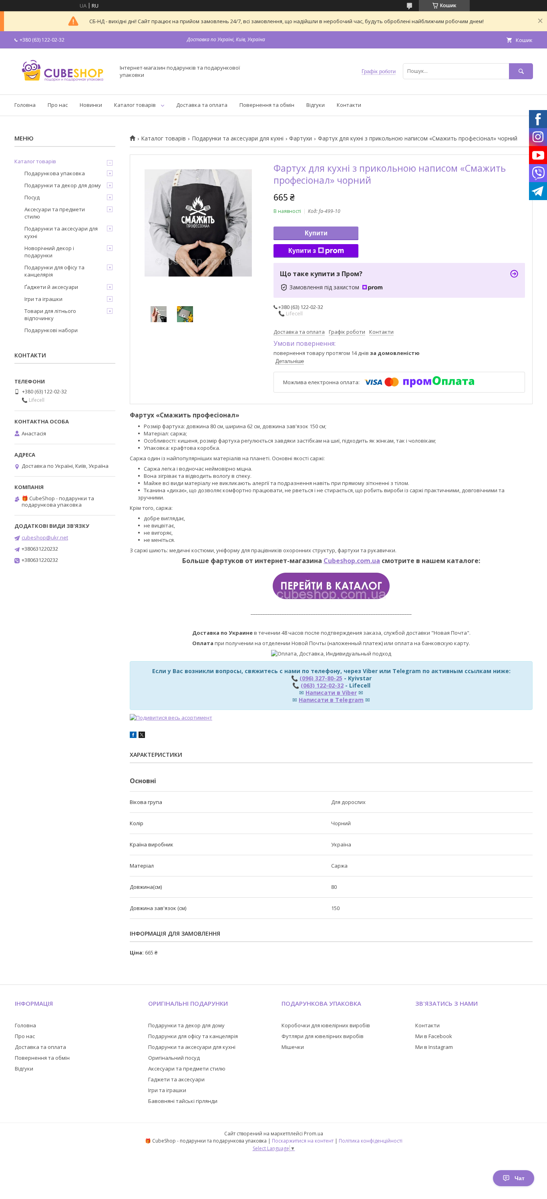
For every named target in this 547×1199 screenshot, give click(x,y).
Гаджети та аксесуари (176, 1079)
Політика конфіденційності (370, 1140)
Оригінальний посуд (174, 1057)
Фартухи (300, 138)
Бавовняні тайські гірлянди (182, 1101)
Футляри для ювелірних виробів (323, 1036)
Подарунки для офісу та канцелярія (54, 271)
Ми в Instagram (434, 1047)
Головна (25, 104)
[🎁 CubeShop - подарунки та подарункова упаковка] (62, 84)
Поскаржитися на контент (303, 1140)
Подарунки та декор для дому (62, 185)
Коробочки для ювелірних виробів (326, 1025)
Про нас (58, 104)
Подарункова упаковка (54, 173)
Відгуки (315, 104)
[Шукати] (521, 71)
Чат (520, 1178)
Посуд (32, 197)
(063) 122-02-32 (322, 685)
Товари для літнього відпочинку (50, 314)
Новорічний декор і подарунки (49, 252)
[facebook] (133, 736)
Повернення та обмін (266, 104)
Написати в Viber (331, 692)
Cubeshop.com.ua (352, 560)
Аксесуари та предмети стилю (54, 213)
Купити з (302, 250)
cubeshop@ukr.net (45, 537)
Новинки (91, 104)
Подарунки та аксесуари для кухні (238, 138)
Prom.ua (313, 1133)
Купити (316, 233)
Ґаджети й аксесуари (51, 287)
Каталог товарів (135, 104)
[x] (142, 736)
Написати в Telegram (331, 700)
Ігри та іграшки (43, 299)
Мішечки (293, 1047)
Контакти (349, 104)
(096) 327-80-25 (321, 678)
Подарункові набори (51, 330)
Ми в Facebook (433, 1036)
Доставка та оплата (201, 104)
